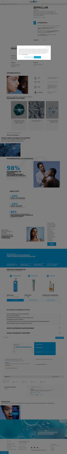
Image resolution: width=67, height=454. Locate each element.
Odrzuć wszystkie (48, 46)
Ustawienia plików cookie (29, 57)
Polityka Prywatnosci (25, 54)
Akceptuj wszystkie (37, 57)
